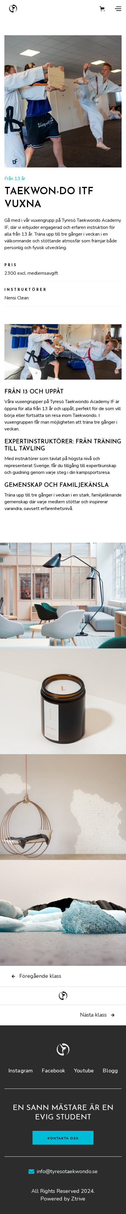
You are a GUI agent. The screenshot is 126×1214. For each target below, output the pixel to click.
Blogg (110, 1070)
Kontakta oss (63, 1138)
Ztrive (78, 1199)
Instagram (20, 1070)
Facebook (53, 1070)
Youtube (84, 1070)
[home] (13, 8)
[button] (102, 8)
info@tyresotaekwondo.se (67, 1171)
